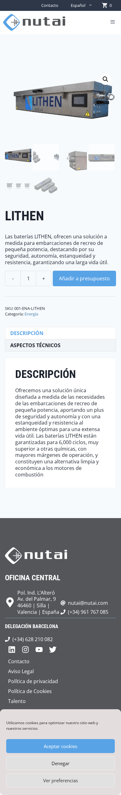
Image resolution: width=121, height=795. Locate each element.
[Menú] (112, 22)
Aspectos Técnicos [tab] (35, 345)
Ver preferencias (60, 780)
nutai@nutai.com (88, 603)
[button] (105, 79)
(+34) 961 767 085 (88, 612)
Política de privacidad (33, 681)
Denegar (60, 763)
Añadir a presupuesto (84, 278)
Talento (17, 701)
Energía (31, 314)
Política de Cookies (30, 691)
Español (78, 5)
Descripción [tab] (26, 333)
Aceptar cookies (60, 746)
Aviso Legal (21, 671)
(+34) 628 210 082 (32, 639)
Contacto (49, 5)
